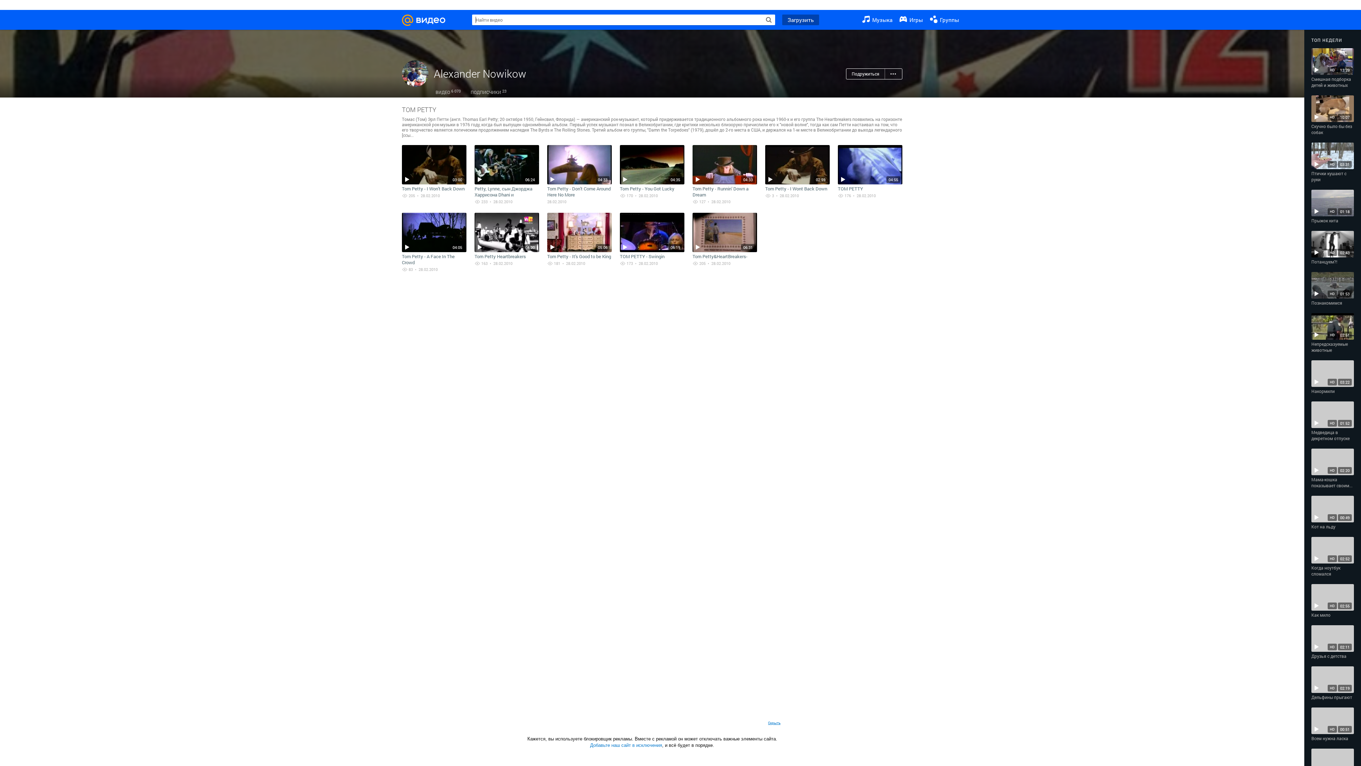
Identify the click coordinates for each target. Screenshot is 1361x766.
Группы (949, 19)
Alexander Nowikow (480, 74)
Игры (915, 19)
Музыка (881, 19)
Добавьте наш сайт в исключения (626, 745)
